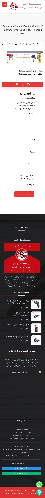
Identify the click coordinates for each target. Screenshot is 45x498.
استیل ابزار (14, 490)
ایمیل (32, 152)
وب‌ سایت (31, 164)
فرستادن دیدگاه (24, 194)
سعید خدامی (11, 493)
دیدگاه (32, 114)
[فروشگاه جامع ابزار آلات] (27, 6)
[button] (4, 4)
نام (33, 140)
